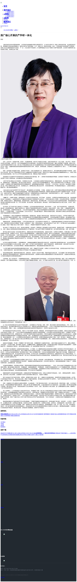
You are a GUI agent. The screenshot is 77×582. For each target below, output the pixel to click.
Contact (5, 23)
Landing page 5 (10, 16)
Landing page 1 (10, 11)
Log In (2, 25)
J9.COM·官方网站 (8, 30)
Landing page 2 (10, 12)
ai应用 (2, 484)
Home (5, 9)
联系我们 (7, 22)
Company (6, 20)
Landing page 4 (10, 15)
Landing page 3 (10, 13)
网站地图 (3, 577)
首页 (5, 6)
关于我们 (7, 10)
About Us (6, 17)
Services (6, 19)
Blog (5, 22)
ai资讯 (6, 14)
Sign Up (6, 25)
